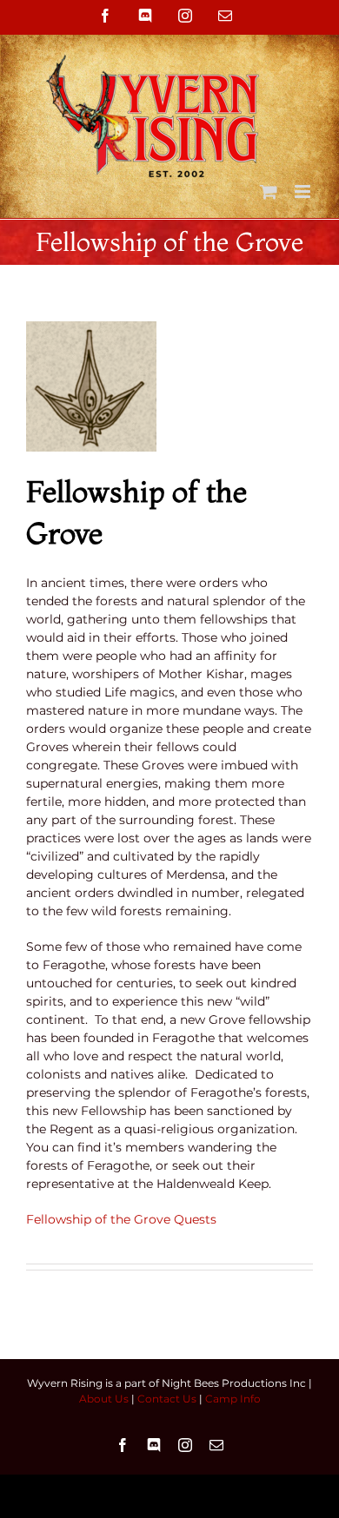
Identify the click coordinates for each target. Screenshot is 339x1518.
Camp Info (233, 1398)
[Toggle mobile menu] (304, 191)
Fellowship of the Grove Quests (121, 1219)
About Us (104, 1398)
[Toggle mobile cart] (268, 191)
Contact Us (166, 1398)
